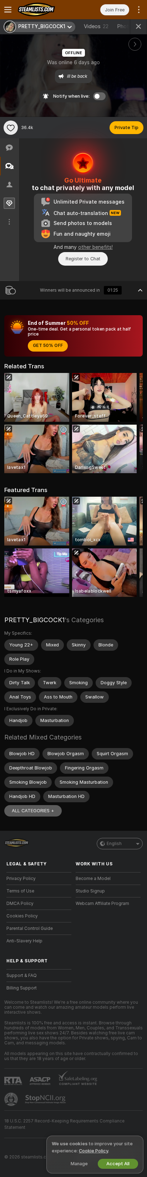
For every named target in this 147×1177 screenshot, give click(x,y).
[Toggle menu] (8, 9)
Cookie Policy (93, 1150)
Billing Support (21, 988)
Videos (96, 26)
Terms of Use (20, 891)
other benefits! (95, 247)
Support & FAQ (21, 975)
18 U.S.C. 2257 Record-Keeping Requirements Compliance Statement (64, 1124)
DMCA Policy (20, 903)
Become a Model (93, 878)
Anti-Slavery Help (24, 940)
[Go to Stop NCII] (46, 1099)
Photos (128, 26)
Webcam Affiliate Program (102, 903)
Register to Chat (83, 258)
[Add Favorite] (11, 128)
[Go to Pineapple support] (11, 1099)
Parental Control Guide (29, 928)
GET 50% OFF (48, 345)
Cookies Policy (22, 916)
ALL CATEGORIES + (33, 810)
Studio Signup (90, 891)
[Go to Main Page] (45, 9)
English (114, 843)
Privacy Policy (21, 878)
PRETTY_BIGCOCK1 (34, 620)
